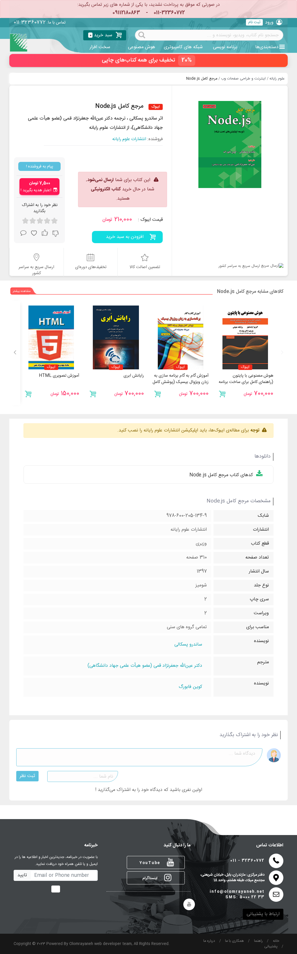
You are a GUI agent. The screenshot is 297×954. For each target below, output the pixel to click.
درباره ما (209, 941)
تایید (22, 875)
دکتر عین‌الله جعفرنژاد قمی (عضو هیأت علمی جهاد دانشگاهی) (145, 666)
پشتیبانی (271, 947)
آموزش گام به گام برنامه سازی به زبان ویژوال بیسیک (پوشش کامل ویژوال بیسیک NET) (181, 382)
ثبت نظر (27, 776)
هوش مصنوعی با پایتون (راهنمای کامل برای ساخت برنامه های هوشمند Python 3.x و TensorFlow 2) (246, 385)
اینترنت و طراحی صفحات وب (243, 79)
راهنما (258, 941)
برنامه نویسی (225, 47)
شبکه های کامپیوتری (183, 47)
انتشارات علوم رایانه (129, 139)
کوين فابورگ (190, 687)
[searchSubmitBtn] (142, 34)
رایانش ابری (134, 375)
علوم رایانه (277, 79)
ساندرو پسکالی (188, 644)
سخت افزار (100, 47)
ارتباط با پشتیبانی (263, 914)
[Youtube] (189, 904)
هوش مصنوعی (141, 47)
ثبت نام (254, 22)
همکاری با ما (234, 941)
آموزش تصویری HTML (59, 375)
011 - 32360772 (247, 860)
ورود (269, 22)
